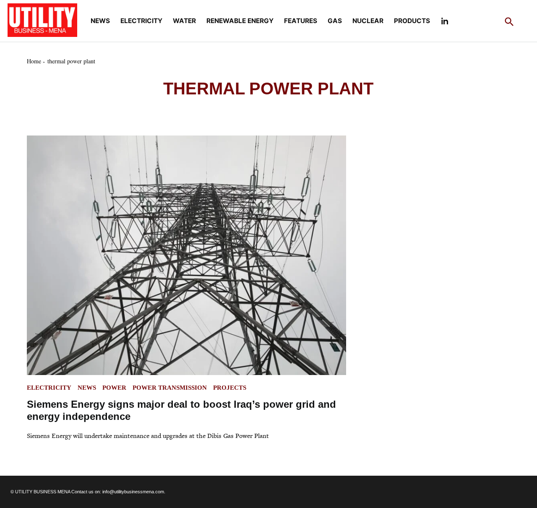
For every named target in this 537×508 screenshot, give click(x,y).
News (100, 21)
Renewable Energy (240, 21)
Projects (229, 387)
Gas (335, 21)
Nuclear (367, 21)
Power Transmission (170, 387)
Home (34, 61)
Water (184, 21)
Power (114, 387)
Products (412, 21)
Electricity (141, 21)
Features (300, 21)
